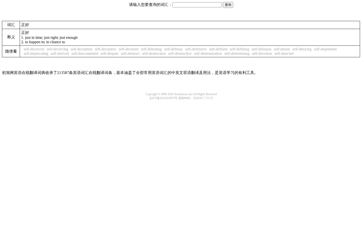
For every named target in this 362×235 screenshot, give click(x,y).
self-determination (208, 53)
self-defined (218, 49)
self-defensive (196, 49)
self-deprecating (36, 53)
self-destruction (154, 53)
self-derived (60, 53)
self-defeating (151, 49)
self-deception (81, 49)
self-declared (128, 49)
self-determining (236, 53)
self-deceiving (57, 49)
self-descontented (84, 53)
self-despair (109, 53)
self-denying (302, 49)
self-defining (239, 49)
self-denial (282, 49)
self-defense (173, 49)
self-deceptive (105, 49)
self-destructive (180, 53)
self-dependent (325, 49)
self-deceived (34, 49)
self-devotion (262, 53)
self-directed (284, 53)
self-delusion (261, 49)
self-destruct (130, 53)
